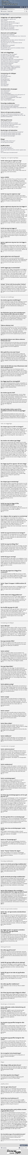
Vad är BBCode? (4, 75)
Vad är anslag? (4, 81)
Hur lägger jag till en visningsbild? (8, 45)
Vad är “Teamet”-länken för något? (8, 99)
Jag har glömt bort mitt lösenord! (7, 27)
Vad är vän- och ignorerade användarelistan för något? (12, 114)
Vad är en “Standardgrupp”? (6, 98)
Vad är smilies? (4, 77)
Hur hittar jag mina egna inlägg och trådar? (9, 126)
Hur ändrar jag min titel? (6, 46)
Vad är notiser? (4, 83)
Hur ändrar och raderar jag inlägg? (8, 55)
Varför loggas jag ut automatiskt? (7, 28)
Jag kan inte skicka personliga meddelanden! (10, 105)
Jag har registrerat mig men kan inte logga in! (10, 23)
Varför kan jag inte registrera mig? (8, 21)
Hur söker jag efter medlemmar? (7, 125)
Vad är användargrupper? (6, 93)
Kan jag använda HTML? (6, 76)
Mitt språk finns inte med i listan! (7, 41)
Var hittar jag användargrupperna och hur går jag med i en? (13, 94)
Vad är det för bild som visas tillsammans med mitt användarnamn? (11, 43)
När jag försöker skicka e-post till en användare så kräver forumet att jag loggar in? (12, 48)
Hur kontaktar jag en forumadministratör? (9, 152)
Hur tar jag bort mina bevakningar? (8, 135)
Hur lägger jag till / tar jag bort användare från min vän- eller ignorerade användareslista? (13, 116)
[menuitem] (21, 7)
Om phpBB (16, 1092)
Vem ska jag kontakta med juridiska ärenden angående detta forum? (13, 150)
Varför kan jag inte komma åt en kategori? (9, 62)
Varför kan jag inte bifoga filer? (7, 63)
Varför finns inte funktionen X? (7, 148)
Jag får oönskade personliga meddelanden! (10, 106)
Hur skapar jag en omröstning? (7, 58)
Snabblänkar (1, 7)
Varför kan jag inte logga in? (6, 24)
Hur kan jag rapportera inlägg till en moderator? (10, 66)
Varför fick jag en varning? (6, 64)
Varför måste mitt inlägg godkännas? (8, 68)
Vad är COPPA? (4, 20)
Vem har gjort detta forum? (6, 147)
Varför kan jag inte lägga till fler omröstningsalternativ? (12, 59)
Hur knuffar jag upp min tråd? (7, 70)
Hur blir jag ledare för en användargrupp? (9, 96)
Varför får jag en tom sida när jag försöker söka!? (11, 124)
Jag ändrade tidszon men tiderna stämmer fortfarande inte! (13, 40)
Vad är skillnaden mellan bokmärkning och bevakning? (12, 132)
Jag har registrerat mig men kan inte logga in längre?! (12, 25)
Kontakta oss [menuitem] (22, 1147)
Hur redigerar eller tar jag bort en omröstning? (10, 60)
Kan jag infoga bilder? (5, 79)
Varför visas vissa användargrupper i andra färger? (11, 97)
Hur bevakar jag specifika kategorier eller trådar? (11, 133)
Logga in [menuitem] (25, 7)
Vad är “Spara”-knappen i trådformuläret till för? (10, 67)
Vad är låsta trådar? (5, 84)
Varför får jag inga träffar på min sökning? (9, 123)
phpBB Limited (8, 1090)
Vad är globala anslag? (5, 80)
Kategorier (3, 7)
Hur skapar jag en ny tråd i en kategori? (9, 54)
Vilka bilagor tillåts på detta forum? (8, 140)
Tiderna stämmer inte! (5, 38)
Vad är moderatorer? (5, 92)
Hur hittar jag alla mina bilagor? (7, 142)
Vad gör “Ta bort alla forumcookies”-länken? (10, 29)
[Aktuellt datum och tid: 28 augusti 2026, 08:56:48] (24, 11)
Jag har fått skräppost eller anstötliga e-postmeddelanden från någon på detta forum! (13, 108)
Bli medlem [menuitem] (27, 7)
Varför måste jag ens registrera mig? (8, 19)
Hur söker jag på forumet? (6, 121)
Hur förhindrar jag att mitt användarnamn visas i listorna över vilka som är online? (13, 37)
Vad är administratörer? (5, 90)
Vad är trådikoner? (4, 85)
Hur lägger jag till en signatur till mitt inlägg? (10, 56)
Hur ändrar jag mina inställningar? (8, 34)
